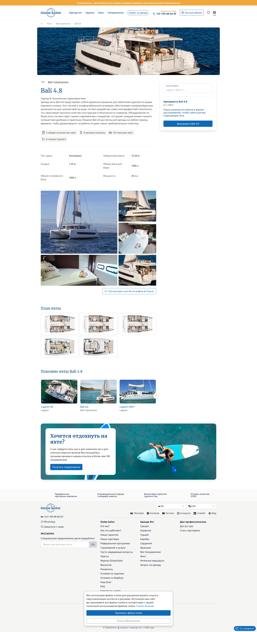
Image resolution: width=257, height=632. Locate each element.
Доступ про (186, 526)
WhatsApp (49, 521)
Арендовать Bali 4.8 (188, 123)
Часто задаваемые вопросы (116, 552)
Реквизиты (106, 569)
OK (93, 544)
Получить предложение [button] (66, 467)
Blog (214, 513)
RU (162, 506)
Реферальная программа (115, 543)
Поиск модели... (173, 86)
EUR (193, 506)
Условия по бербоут (112, 577)
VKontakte (139, 513)
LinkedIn (201, 513)
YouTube (170, 513)
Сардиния (146, 543)
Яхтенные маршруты (152, 560)
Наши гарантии (109, 534)
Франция (145, 547)
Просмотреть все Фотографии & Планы (131, 291)
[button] (75, 12)
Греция (144, 526)
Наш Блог (106, 582)
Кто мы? (105, 526)
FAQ (102, 586)
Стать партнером (190, 530)
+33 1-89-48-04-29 (53, 516)
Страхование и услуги (113, 547)
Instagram (185, 513)
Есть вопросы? (247, 628)
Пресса (104, 556)
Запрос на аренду (150, 565)
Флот (49, 23)
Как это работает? (110, 530)
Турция (144, 534)
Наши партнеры (109, 539)
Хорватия (145, 530)
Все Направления (150, 552)
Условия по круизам (112, 573)
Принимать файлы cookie (128, 612)
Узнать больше (145, 606)
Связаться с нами (54, 526)
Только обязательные (128, 620)
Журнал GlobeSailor (111, 560)
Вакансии (106, 565)
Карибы (144, 539)
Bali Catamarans (63, 23)
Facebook (154, 513)
